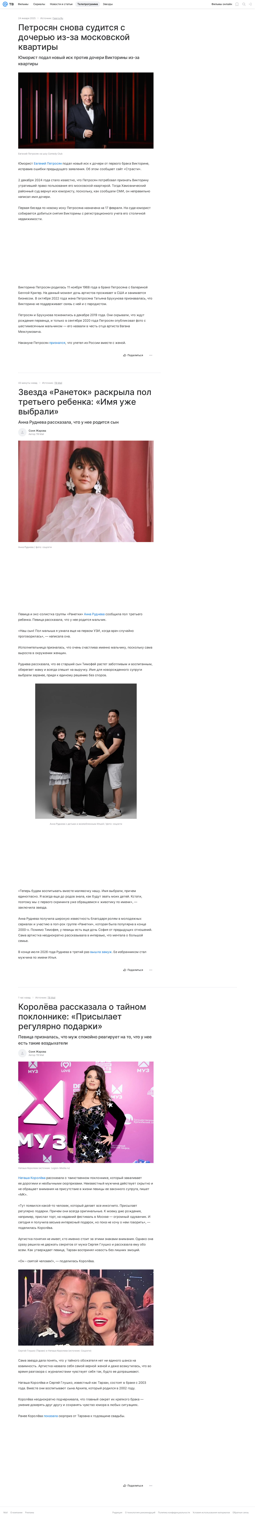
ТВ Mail (58, 382)
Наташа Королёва (31, 1178)
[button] (86, 110)
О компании (16, 1512)
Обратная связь (241, 1512)
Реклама (29, 1512)
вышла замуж (101, 952)
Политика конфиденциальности (174, 1512)
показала (51, 1416)
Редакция (117, 1512)
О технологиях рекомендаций (140, 1512)
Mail (5, 1512)
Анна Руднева (94, 614)
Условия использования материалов (211, 1512)
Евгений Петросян (48, 163)
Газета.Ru (58, 18)
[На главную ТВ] (11, 4)
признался (57, 343)
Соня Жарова (37, 430)
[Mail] (5, 4)
